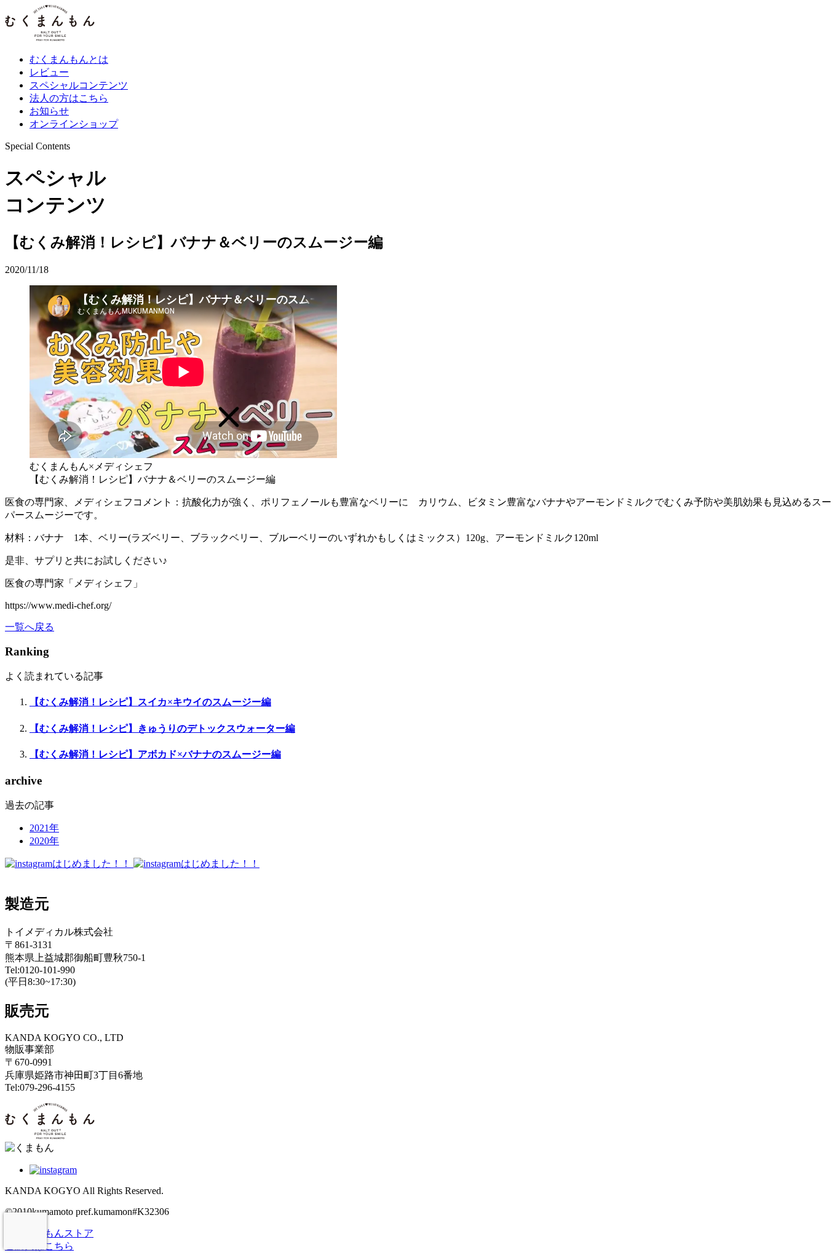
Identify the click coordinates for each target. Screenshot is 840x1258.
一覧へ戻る (29, 627)
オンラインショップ (74, 124)
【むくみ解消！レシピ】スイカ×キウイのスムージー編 (150, 702)
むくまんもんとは (69, 59)
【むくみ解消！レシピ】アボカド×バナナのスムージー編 (155, 754)
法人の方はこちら (69, 98)
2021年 (44, 828)
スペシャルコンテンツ (79, 85)
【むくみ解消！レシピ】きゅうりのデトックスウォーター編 (162, 728)
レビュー (49, 72)
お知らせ (49, 111)
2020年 (44, 841)
